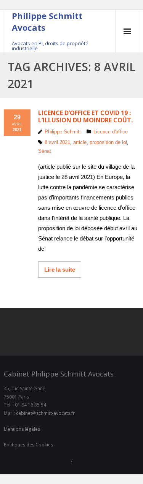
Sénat (44, 151)
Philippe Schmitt (63, 131)
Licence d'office (110, 131)
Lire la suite (59, 269)
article (80, 142)
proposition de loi (108, 142)
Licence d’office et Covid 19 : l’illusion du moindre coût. (85, 116)
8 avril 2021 (57, 142)
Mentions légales (22, 429)
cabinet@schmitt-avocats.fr (45, 413)
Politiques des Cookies (28, 444)
